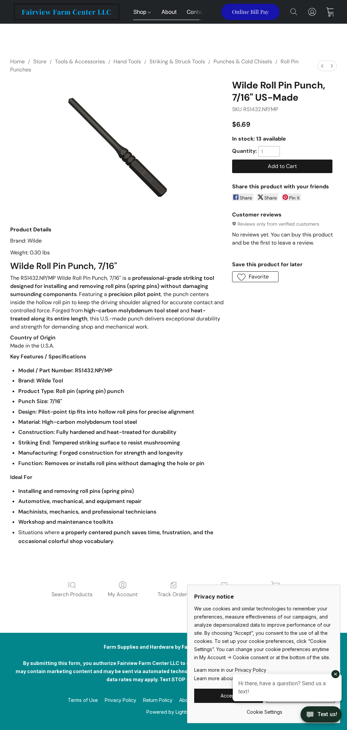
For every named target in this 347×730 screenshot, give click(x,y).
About (169, 11)
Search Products (72, 594)
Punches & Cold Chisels (242, 61)
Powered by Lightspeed (173, 712)
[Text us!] (321, 715)
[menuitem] (322, 66)
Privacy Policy (120, 700)
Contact (196, 11)
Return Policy (157, 700)
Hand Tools (127, 61)
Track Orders (174, 594)
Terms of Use (83, 700)
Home (17, 61)
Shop (140, 11)
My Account (123, 594)
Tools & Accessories (80, 61)
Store (39, 61)
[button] (67, 11)
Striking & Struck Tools (177, 61)
